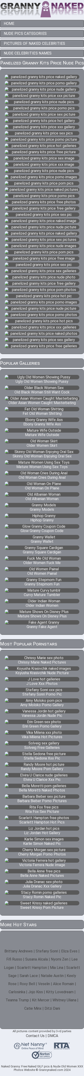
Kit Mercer (40, 1000)
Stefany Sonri (47, 951)
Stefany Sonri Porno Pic (42, 694)
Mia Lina (56, 967)
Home (9, 23)
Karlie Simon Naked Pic (42, 843)
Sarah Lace (29, 976)
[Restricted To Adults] (62, 1047)
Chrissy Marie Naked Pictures (42, 662)
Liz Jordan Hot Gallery (42, 833)
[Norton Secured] (42, 1057)
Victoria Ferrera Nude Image (42, 865)
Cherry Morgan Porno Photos (42, 854)
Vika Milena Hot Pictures (42, 737)
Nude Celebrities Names (28, 53)
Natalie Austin (52, 976)
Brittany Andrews (18, 951)
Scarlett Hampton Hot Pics (42, 822)
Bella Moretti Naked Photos (42, 790)
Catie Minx (33, 1008)
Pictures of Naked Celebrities (34, 43)
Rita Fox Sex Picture (42, 811)
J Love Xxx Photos (42, 683)
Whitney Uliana (64, 1000)
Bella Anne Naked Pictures (42, 875)
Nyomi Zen (59, 959)
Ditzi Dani (52, 1008)
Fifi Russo (14, 959)
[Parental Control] (30, 1047)
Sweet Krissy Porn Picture (42, 907)
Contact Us (35, 1036)
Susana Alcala (36, 959)
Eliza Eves (69, 951)
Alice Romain (63, 984)
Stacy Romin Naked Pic (42, 897)
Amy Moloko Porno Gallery (42, 705)
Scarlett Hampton (32, 967)
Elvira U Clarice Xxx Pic (42, 779)
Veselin (44, 984)
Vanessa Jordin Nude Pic (42, 715)
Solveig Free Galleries (42, 747)
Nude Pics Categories (25, 33)
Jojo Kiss (35, 992)
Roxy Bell (27, 984)
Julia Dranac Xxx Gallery (42, 886)
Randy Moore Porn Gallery (42, 769)
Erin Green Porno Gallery (42, 726)
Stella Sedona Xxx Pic (42, 758)
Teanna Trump (17, 1000)
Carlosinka (17, 992)
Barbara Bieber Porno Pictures (42, 801)
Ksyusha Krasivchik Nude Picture (42, 673)
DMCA (53, 1036)
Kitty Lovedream (60, 992)
